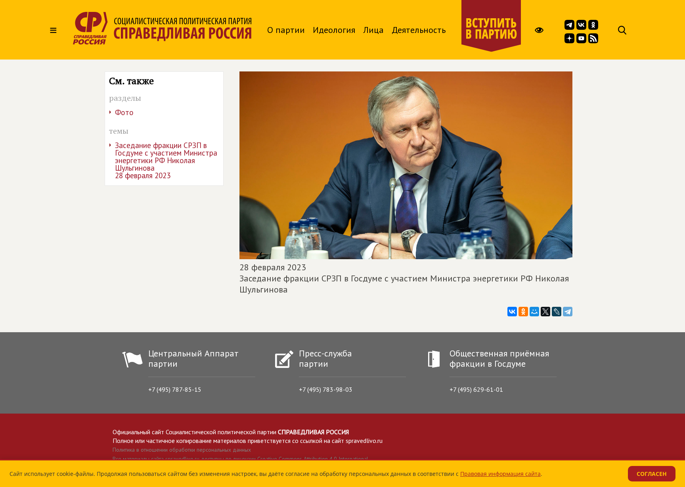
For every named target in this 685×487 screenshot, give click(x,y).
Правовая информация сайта (500, 473)
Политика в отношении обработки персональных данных (182, 449)
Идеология (334, 29)
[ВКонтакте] (512, 311)
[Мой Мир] (534, 311)
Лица (373, 29)
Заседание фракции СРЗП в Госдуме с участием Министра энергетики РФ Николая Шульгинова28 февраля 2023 (166, 160)
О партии (286, 29)
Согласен (652, 473)
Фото (124, 112)
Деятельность (419, 29)
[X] (545, 311)
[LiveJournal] (556, 311)
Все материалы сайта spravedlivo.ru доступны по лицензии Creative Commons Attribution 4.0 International (240, 458)
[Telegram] (567, 311)
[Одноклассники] (523, 311)
